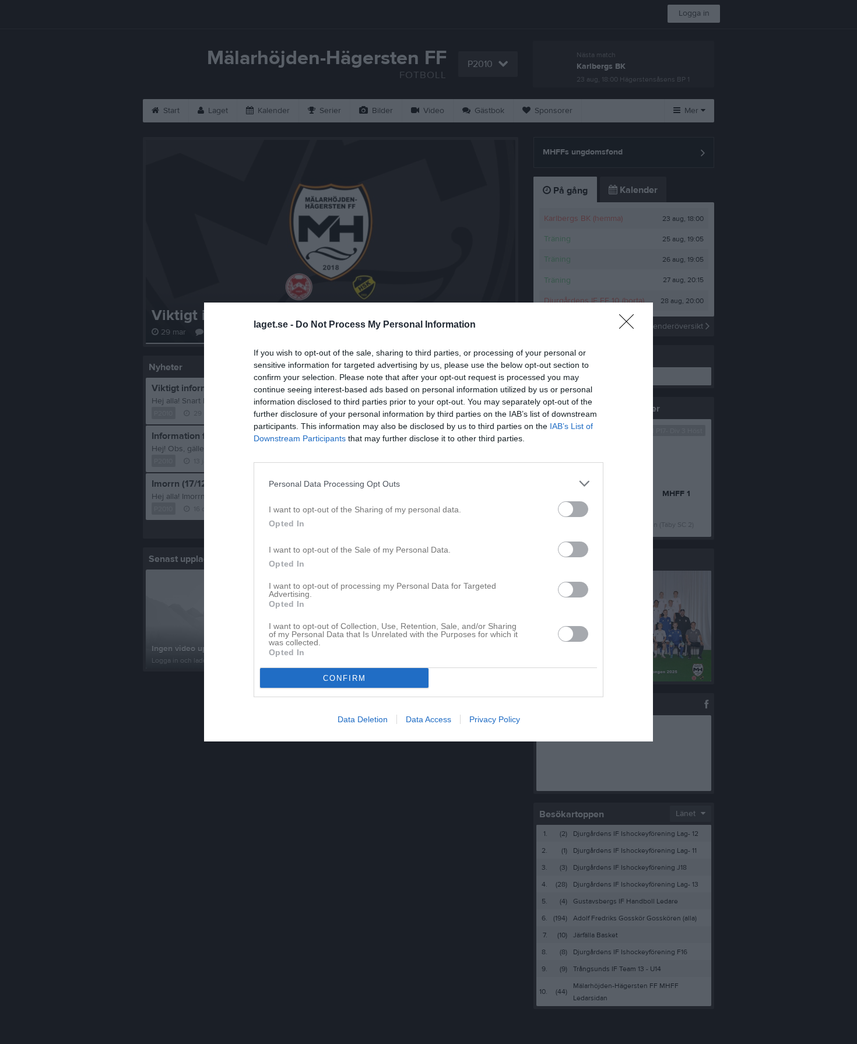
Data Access (428, 719)
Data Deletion (363, 719)
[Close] (630, 325)
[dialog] (428, 522)
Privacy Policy (494, 719)
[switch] (573, 509)
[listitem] (428, 483)
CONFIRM (344, 678)
